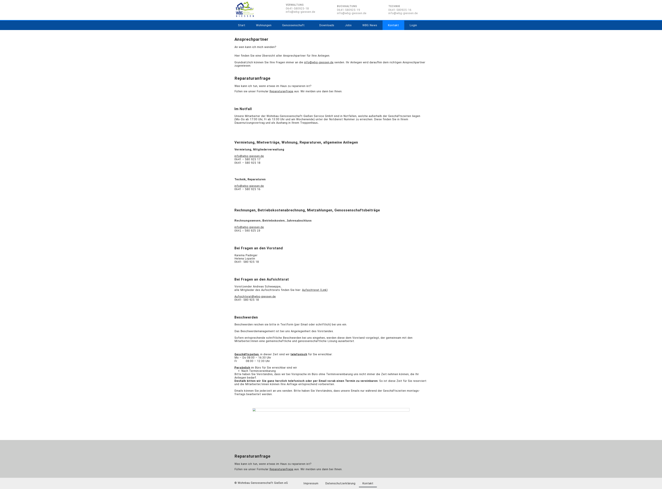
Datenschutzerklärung (340, 483)
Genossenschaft (293, 25)
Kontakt (393, 25)
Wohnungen (264, 25)
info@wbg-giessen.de (249, 186)
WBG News (369, 25)
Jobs (348, 25)
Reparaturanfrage (281, 91)
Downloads (326, 25)
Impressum (310, 483)
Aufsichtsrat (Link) (315, 290)
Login (413, 25)
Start (241, 25)
